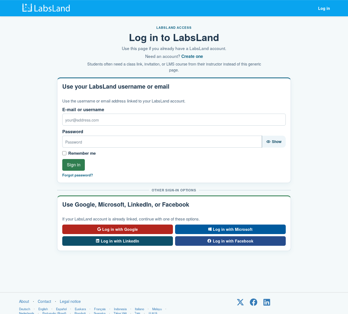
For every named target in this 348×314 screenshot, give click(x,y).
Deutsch (24, 309)
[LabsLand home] (47, 8)
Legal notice (70, 301)
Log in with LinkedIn (120, 241)
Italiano (139, 309)
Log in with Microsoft (233, 229)
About (24, 301)
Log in (324, 8)
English (43, 309)
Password (72, 131)
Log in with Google (120, 229)
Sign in (73, 164)
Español (61, 309)
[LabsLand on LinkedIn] (267, 303)
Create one (192, 56)
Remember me (82, 153)
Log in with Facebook (233, 241)
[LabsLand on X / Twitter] (240, 303)
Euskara (80, 309)
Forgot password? (77, 175)
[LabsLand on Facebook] (253, 303)
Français (100, 309)
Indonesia (120, 309)
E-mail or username (83, 109)
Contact (44, 301)
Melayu (157, 309)
